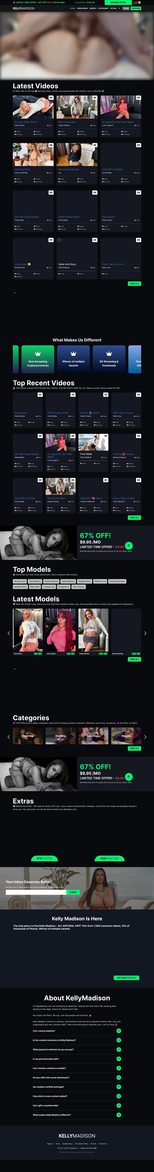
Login (126, 8)
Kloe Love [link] (106, 267)
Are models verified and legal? (48, 1087)
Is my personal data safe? (46, 1059)
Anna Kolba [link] (106, 173)
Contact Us (103, 1144)
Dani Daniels (78, 587)
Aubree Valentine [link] (87, 501)
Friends (93, 1144)
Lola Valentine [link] (119, 501)
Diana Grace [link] (107, 220)
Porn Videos (82, 8)
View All (134, 283)
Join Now (136, 8)
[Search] (119, 8)
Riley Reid (34, 587)
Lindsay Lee (48, 587)
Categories (103, 8)
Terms (58, 1144)
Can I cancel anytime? (44, 1031)
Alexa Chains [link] (85, 416)
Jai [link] (59, 173)
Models (93, 8)
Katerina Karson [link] (119, 457)
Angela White (85, 581)
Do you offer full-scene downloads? (51, 1077)
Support (50, 1144)
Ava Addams (35, 581)
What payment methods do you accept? (53, 1049)
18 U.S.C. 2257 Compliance (67, 1148)
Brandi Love (19, 581)
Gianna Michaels (117, 581)
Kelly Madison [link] (64, 267)
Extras (113, 8)
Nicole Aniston (51, 581)
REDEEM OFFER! (118, 2)
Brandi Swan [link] (20, 267)
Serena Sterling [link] (21, 173)
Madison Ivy (100, 581)
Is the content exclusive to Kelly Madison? (54, 1040)
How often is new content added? (50, 1096)
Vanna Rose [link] (19, 125)
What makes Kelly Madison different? (52, 1115)
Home (72, 8)
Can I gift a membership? (45, 1105)
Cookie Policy (67, 1144)
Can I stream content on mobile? (49, 1068)
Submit (73, 892)
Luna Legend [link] (107, 125)
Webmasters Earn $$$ (88, 1148)
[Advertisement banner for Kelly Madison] (77, 311)
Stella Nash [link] (19, 220)
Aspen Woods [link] (64, 125)
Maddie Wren (20, 587)
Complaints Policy (81, 1144)
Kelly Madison (68, 581)
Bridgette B (63, 587)
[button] (145, 633)
